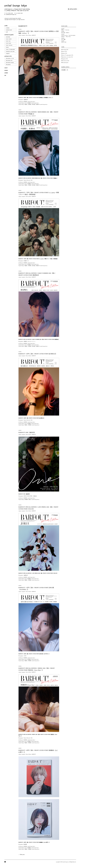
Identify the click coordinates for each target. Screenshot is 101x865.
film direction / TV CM (10, 58)
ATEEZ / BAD (63, 42)
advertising (8, 36)
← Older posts (21, 854)
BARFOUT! (34, 35)
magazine (8, 53)
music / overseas (9, 45)
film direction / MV (9, 60)
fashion (7, 47)
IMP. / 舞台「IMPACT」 (65, 32)
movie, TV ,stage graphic (66, 55)
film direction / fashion (10, 62)
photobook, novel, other (10, 51)
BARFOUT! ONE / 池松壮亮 (26, 432)
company (7, 27)
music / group (8, 43)
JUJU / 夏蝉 (63, 39)
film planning (8, 64)
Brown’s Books (28, 35)
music (63, 51)
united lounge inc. (66, 861)
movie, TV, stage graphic (10, 49)
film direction (64, 60)
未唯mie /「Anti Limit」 (65, 29)
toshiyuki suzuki (9, 29)
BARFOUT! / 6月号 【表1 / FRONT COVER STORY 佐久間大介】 (37, 354)
